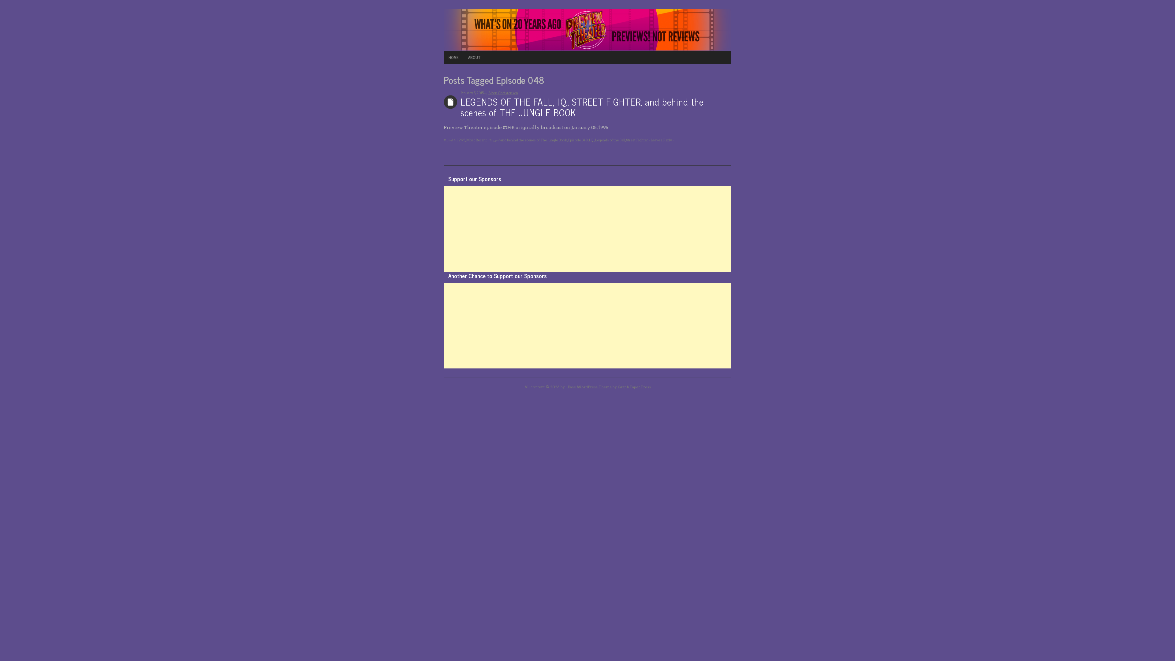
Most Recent (476, 140)
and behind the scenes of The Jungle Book (533, 140)
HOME (454, 57)
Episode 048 (578, 140)
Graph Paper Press (634, 387)
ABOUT (474, 57)
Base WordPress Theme (590, 387)
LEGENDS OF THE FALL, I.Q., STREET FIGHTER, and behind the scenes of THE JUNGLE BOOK (582, 107)
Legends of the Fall (610, 140)
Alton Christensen (503, 93)
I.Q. (591, 140)
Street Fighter (637, 140)
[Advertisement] (587, 229)
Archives (450, 102)
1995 (461, 140)
